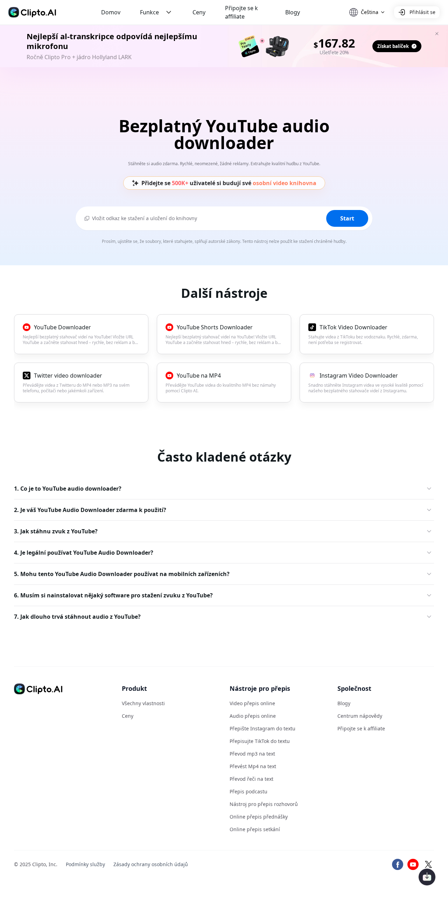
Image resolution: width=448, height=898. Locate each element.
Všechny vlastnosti (143, 703)
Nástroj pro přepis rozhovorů (264, 804)
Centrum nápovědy (359, 716)
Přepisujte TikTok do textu (260, 741)
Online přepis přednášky (259, 816)
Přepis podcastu (248, 791)
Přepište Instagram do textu (262, 728)
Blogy (292, 12)
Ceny (198, 12)
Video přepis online (252, 703)
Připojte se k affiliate (241, 12)
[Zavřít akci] (437, 33)
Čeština (369, 12)
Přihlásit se (422, 12)
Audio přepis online (253, 716)
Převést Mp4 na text (253, 766)
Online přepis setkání (255, 829)
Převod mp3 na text (252, 753)
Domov (110, 12)
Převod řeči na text (251, 779)
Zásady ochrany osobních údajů (150, 864)
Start (347, 218)
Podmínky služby (85, 864)
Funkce (149, 12)
